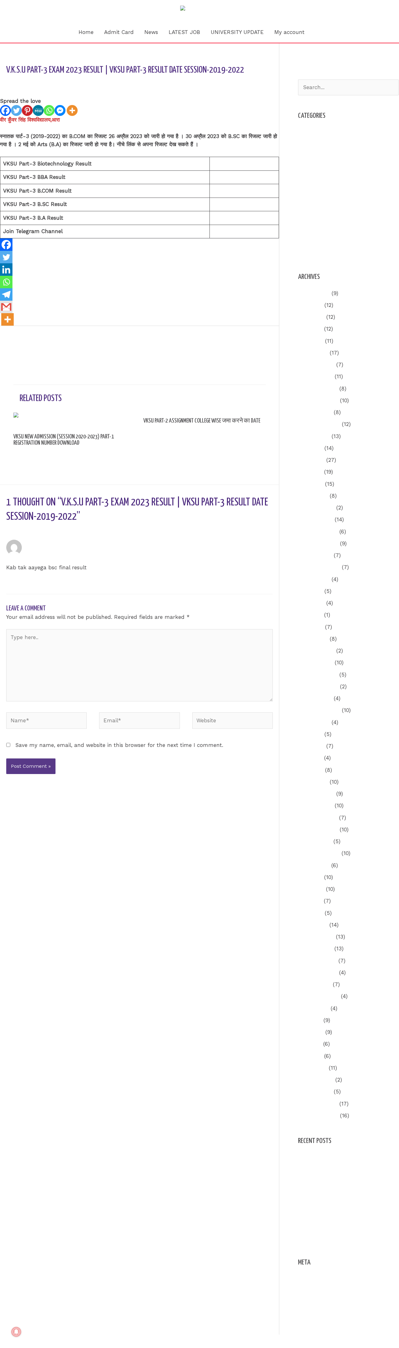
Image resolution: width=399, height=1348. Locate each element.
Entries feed (313, 1291)
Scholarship (313, 215)
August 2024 (314, 579)
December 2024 (318, 531)
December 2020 (318, 1104)
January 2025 (315, 519)
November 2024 (318, 543)
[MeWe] (38, 110)
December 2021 (317, 961)
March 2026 (313, 353)
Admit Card (119, 32)
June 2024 (311, 603)
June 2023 (311, 746)
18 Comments (27, 451)
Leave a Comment (162, 429)
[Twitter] (16, 110)
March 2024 (313, 639)
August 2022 (313, 865)
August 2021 (313, 1008)
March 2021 (312, 1068)
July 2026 (310, 305)
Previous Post (21, 343)
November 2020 (318, 1115)
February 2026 (316, 364)
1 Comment (21, 82)
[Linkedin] (6, 269)
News (151, 32)
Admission (311, 132)
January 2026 (315, 376)
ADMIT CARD (314, 144)
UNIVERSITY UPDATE (237, 32)
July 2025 (310, 448)
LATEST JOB (184, 32)
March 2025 (313, 496)
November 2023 (318, 686)
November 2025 (318, 400)
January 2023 (315, 805)
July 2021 (310, 1020)
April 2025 (310, 484)
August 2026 (314, 293)
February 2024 (316, 651)
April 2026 (310, 341)
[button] (317, 32)
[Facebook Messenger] (60, 110)
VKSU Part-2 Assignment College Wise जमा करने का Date (201, 421)
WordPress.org (316, 1314)
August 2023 (314, 722)
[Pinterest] (27, 110)
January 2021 (315, 1091)
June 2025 (311, 460)
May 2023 (310, 758)
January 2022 (315, 948)
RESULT (308, 203)
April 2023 (310, 770)
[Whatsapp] (49, 110)
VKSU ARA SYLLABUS (325, 251)
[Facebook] (5, 110)
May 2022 (310, 901)
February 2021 (316, 1080)
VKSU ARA (54, 82)
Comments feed (318, 1302)
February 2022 (316, 937)
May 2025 (310, 472)
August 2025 (314, 436)
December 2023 (318, 675)
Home (86, 32)
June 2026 (311, 317)
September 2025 (319, 424)
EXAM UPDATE (316, 168)
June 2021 (311, 1032)
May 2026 (310, 329)
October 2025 (315, 412)
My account (289, 32)
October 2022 (315, 841)
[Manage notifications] (16, 1332)
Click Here (225, 163)
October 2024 (315, 555)
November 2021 (317, 972)
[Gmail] (6, 307)
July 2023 (310, 734)
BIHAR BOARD (316, 156)
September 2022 (319, 853)
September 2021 (318, 996)
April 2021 (310, 1056)
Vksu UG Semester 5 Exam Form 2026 (347, 1169)
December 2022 (317, 818)
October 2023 (315, 698)
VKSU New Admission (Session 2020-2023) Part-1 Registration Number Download (63, 440)
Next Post (262, 343)
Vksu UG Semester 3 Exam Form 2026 (347, 1157)
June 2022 (311, 889)
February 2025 (316, 507)
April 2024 (310, 627)
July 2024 (310, 591)
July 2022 (310, 877)
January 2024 (315, 662)
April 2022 (310, 913)
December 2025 (318, 388)
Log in (306, 1279)
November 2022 (318, 829)
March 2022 (313, 925)
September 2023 (319, 710)
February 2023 (316, 794)
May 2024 (310, 615)
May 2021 (309, 1044)
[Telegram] (6, 294)
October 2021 (314, 984)
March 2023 (313, 782)
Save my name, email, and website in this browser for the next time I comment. (119, 745)
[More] (72, 110)
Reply (265, 584)
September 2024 (319, 567)
